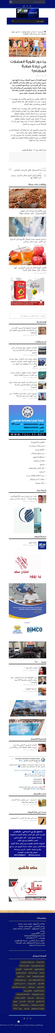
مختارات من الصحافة (37, 1005)
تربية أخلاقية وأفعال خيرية (35, 476)
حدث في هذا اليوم (19, 983)
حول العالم (31, 987)
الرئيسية (40, 32)
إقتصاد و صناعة (24, 965)
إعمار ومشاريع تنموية (37, 965)
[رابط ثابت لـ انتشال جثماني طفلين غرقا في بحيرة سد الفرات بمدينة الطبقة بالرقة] (42, 379)
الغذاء (28, 976)
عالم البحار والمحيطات (36, 468)
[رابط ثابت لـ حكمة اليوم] (42, 549)
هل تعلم (26, 1008)
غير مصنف (30, 998)
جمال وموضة (40, 483)
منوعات (15, 1005)
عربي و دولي (40, 998)
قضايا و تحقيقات (39, 461)
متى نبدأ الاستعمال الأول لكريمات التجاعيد (30, 169)
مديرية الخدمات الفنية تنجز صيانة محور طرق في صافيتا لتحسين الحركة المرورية (23, 384)
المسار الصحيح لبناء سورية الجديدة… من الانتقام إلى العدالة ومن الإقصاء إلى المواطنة (23, 330)
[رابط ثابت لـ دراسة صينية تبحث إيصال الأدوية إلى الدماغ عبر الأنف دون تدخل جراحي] (27, 236)
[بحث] (11, 2)
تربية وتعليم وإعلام (38, 453)
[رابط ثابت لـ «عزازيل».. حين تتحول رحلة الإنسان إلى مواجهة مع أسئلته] (42, 806)
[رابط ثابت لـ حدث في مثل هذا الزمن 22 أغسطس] (42, 824)
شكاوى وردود (40, 450)
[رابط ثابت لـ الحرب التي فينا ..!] (42, 674)
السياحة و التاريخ (21, 973)
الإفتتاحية (18, 969)
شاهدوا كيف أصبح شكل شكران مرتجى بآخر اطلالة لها (26, 176)
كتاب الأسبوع (40, 1001)
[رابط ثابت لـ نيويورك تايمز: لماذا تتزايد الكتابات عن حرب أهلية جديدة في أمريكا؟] (42, 400)
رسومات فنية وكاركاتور (19, 987)
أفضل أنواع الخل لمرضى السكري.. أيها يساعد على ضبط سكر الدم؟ (30, 268)
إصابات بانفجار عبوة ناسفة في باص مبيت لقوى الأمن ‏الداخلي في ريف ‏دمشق (24, 350)
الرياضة (42, 472)
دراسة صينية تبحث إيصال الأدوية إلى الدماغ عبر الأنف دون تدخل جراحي (28, 240)
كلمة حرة (22, 1001)
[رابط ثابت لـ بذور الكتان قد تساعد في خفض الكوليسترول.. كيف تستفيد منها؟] (27, 208)
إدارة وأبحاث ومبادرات (37, 446)
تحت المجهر (20, 976)
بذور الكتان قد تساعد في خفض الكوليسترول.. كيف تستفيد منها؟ (32, 212)
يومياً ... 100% (17, 1008)
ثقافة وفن (41, 983)
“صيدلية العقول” (31, 689)
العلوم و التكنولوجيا (38, 442)
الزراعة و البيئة (32, 973)
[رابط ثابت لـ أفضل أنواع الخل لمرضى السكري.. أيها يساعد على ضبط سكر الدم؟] (27, 265)
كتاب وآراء (31, 1001)
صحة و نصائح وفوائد (28, 32)
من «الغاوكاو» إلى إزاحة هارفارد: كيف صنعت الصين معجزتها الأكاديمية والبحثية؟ (23, 679)
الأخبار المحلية (28, 969)
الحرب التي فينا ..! (30, 668)
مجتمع (42, 464)
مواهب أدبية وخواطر (37, 479)
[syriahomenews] (27, 15)
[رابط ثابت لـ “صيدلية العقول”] (42, 695)
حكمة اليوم (33, 543)
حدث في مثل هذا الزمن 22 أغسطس (23, 818)
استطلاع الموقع (39, 457)
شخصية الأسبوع (39, 990)
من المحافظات (24, 1005)
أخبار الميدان (40, 962)
